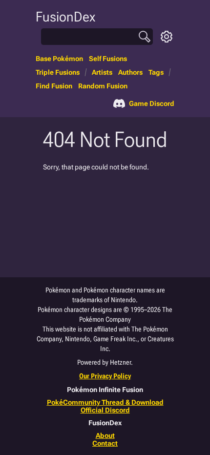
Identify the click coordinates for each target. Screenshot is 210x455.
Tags (156, 72)
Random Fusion (102, 86)
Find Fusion (54, 86)
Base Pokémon (59, 58)
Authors (130, 72)
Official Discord (105, 410)
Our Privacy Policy (105, 376)
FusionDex (65, 17)
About (105, 435)
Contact (105, 443)
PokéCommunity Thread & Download (105, 402)
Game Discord (151, 103)
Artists (102, 72)
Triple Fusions (58, 72)
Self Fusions (108, 58)
